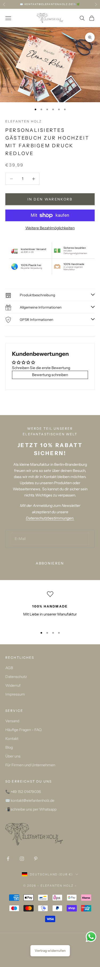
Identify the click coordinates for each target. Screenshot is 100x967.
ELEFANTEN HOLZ (23, 121)
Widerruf (13, 685)
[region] (50, 607)
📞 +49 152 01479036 (23, 791)
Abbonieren (50, 563)
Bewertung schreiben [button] (50, 374)
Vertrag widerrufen (50, 950)
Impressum (15, 694)
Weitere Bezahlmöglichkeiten (50, 228)
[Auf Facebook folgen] (8, 858)
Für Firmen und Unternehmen (30, 765)
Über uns (13, 756)
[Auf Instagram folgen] (22, 858)
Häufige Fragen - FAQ (23, 729)
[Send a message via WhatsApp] (91, 936)
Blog (9, 747)
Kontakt (11, 738)
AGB (9, 667)
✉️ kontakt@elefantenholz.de (29, 800)
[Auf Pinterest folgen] (35, 858)
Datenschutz (16, 676)
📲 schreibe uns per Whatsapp (31, 809)
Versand (12, 721)
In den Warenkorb (49, 199)
